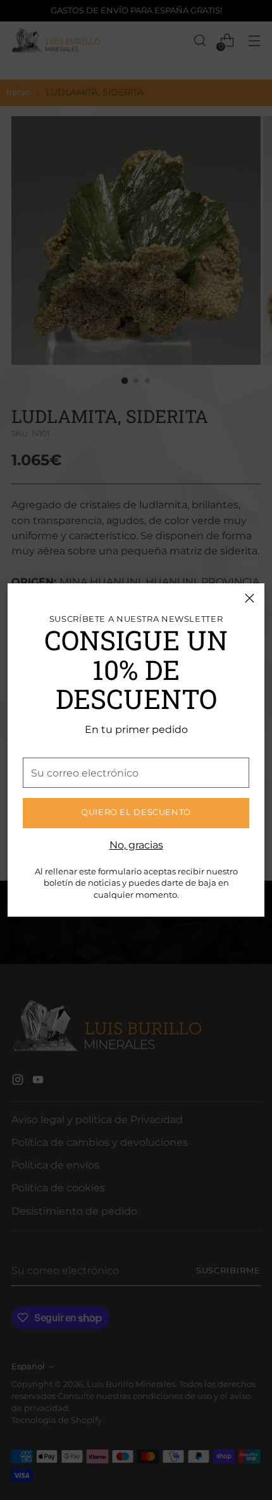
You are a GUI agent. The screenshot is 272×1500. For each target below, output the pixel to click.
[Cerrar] (249, 598)
